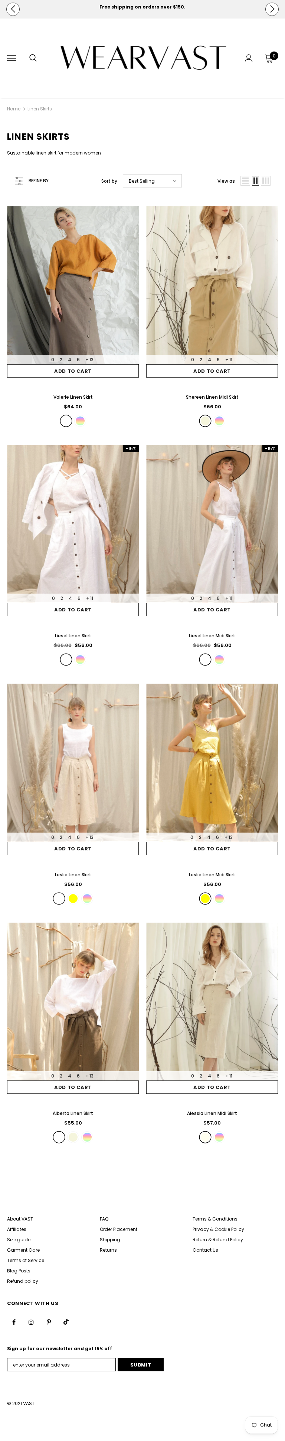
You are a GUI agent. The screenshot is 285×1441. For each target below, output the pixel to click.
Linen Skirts (39, 109)
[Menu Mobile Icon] (11, 58)
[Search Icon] (33, 58)
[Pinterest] (48, 1321)
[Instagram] (31, 1321)
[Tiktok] (66, 1321)
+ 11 (228, 359)
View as (226, 181)
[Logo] (143, 58)
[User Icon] (249, 58)
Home (13, 109)
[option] (142, 7)
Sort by (109, 181)
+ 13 (89, 359)
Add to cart (73, 371)
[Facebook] (13, 1321)
